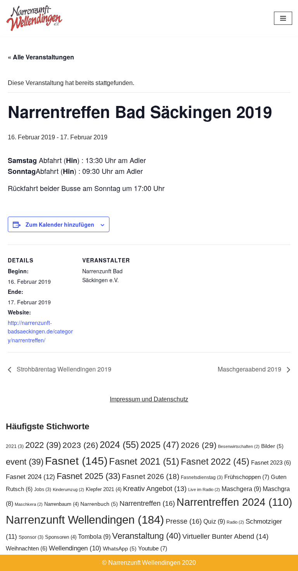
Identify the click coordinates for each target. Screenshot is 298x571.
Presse (184, 521)
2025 (159, 445)
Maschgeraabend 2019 (250, 368)
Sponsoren (60, 537)
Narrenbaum (61, 504)
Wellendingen (75, 548)
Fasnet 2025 (88, 476)
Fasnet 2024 (30, 477)
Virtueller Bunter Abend (225, 536)
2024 (119, 444)
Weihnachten (26, 548)
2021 (15, 446)
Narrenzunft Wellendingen (85, 519)
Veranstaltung (146, 536)
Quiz (214, 521)
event (24, 462)
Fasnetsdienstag (202, 477)
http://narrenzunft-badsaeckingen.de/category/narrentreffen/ (40, 331)
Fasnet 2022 (215, 461)
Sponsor (31, 537)
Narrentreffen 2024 (234, 502)
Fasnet (76, 461)
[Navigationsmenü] (283, 18)
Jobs (42, 489)
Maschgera (241, 488)
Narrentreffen (147, 503)
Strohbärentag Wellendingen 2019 (63, 368)
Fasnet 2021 (144, 461)
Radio (235, 522)
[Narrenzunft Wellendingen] (35, 18)
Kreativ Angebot (155, 489)
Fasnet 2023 (271, 463)
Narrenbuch (99, 504)
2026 (199, 445)
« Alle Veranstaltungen (41, 56)
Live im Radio (204, 489)
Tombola (94, 536)
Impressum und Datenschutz (149, 399)
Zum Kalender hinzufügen (60, 224)
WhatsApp (120, 549)
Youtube (152, 548)
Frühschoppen (246, 477)
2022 (43, 445)
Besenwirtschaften (239, 446)
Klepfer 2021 (103, 489)
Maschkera (29, 504)
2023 (80, 445)
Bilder (272, 446)
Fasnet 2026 (150, 476)
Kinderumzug (68, 489)
